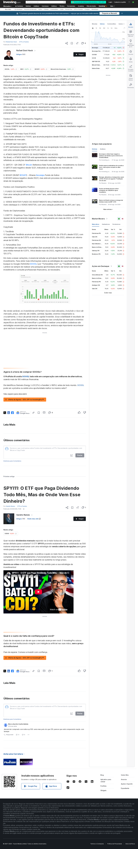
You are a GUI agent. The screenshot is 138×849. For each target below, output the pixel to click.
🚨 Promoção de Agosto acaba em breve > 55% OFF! (88, 2)
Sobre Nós (125, 775)
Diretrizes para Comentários (12, 461)
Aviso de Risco (130, 844)
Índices (102, 24)
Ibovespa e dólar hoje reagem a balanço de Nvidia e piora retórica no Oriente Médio (111, 155)
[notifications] (129, 2)
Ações (40, 9)
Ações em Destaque (100, 266)
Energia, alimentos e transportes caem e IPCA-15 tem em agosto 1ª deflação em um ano (111, 178)
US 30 (94, 58)
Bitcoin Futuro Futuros (99, 65)
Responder (9, 734)
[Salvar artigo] (72, 43)
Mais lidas (8, 9)
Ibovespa (40, 175)
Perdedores (116, 224)
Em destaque (18, 9)
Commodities (54, 9)
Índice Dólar (96, 68)
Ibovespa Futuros (97, 51)
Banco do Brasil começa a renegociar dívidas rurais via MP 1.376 (111, 201)
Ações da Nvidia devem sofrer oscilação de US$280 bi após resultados (109, 190)
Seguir (81, 54)
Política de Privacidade (114, 844)
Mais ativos (95, 224)
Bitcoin (29, 165)
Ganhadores (106, 224)
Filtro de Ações (91, 6)
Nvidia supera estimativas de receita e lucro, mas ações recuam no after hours (111, 167)
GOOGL (33, 264)
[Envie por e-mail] (44, 412)
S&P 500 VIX (96, 61)
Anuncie (124, 779)
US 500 (94, 54)
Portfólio (103, 786)
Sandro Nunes (23, 515)
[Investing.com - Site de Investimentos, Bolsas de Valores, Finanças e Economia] (11, 2)
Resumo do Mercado (30, 9)
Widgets (103, 790)
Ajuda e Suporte (127, 784)
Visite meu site (32, 519)
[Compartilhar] (66, 43)
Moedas (94, 24)
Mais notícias (107, 209)
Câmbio (46, 9)
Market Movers (98, 219)
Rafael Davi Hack (24, 50)
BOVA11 (23, 175)
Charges (87, 9)
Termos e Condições (97, 844)
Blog (102, 775)
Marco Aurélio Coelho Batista (18, 724)
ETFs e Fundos (78, 9)
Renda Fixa (68, 9)
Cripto (62, 9)
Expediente (125, 788)
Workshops (95, 9)
